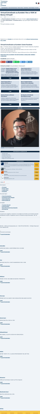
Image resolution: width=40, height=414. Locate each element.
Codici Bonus (26, 7)
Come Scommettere (6, 196)
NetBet (1, 351)
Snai (1, 260)
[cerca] (36, 3)
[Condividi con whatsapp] (16, 62)
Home (1, 9)
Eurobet (10, 39)
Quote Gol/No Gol (6, 200)
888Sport (2, 276)
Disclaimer (4, 191)
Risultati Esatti (5, 153)
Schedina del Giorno (6, 154)
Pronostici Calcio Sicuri (6, 155)
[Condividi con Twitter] (23, 62)
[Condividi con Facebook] (9, 62)
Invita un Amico (20, 7)
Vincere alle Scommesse (12, 7)
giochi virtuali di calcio (32, 18)
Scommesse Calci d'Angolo (8, 197)
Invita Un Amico (5, 206)
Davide (3, 16)
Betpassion (2, 377)
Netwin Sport (3, 318)
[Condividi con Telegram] (29, 62)
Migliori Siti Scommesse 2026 (8, 158)
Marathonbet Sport (4, 391)
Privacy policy (5, 188)
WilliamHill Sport (4, 332)
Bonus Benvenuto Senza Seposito (9, 207)
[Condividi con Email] (3, 62)
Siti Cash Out (5, 209)
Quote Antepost (32, 7)
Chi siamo (4, 187)
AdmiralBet (2, 245)
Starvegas (2, 295)
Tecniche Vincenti (6, 205)
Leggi (10, 78)
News (5, 9)
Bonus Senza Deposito (6, 157)
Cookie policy (5, 190)
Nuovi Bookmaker (5, 7)
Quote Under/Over (6, 198)
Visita (36, 164)
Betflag (1, 408)
